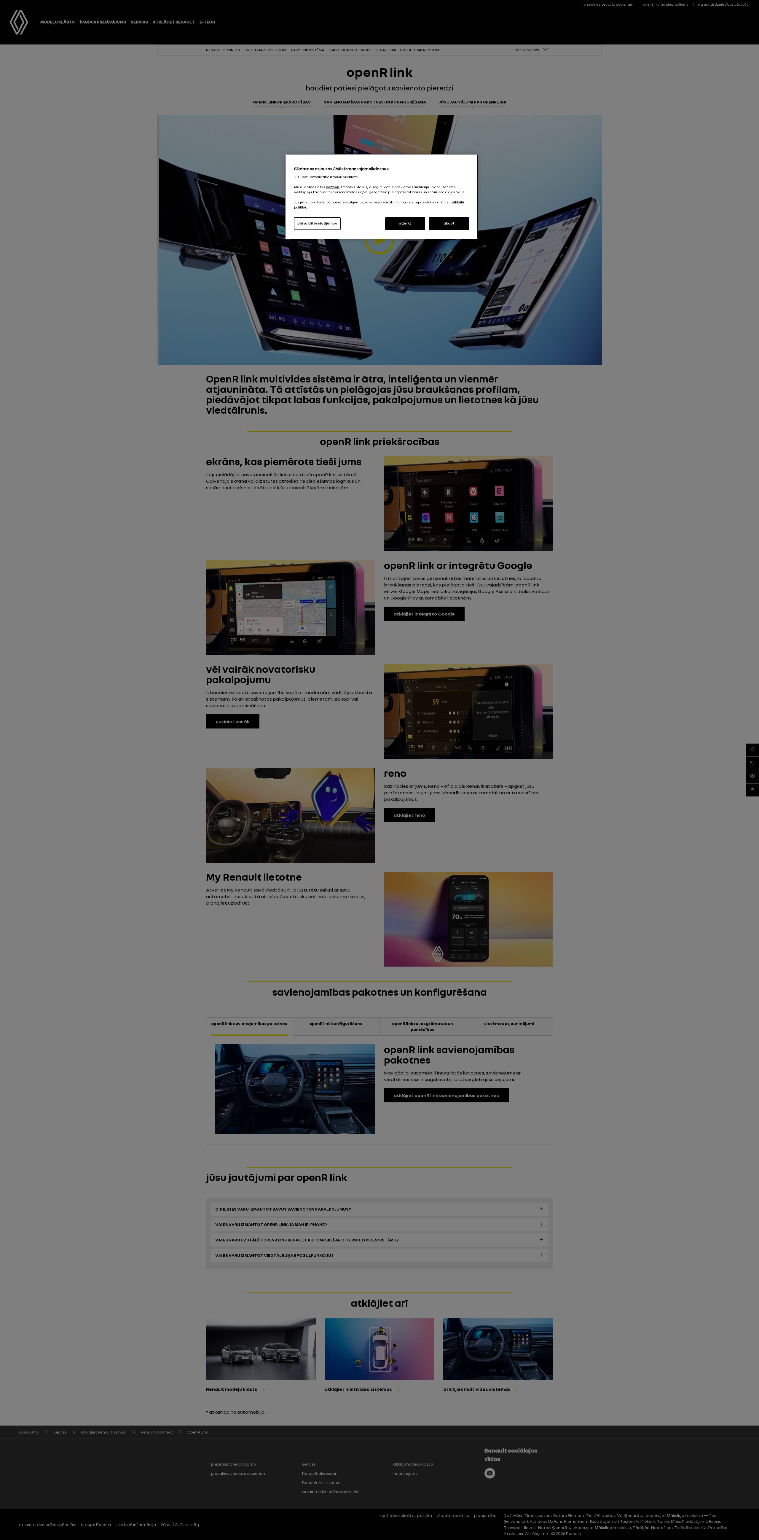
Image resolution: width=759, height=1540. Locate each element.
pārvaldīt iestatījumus (317, 223)
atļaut (449, 223)
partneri (333, 187)
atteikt (405, 223)
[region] (381, 196)
